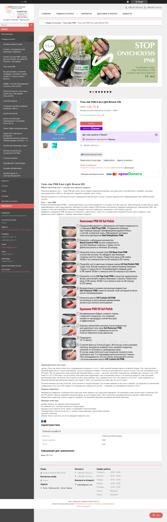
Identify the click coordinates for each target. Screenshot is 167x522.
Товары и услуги (8, 39)
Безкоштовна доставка (93, 154)
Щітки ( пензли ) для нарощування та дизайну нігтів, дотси (14, 120)
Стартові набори (10, 158)
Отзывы (5, 196)
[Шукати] (31, 25)
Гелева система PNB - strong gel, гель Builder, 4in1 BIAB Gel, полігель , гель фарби (15, 59)
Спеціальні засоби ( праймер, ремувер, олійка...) (15, 107)
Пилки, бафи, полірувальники (15, 128)
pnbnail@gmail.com (9, 247)
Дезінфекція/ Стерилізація (14, 163)
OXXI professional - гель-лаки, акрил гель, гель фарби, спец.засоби (15, 93)
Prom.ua (96, 501)
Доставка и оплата (9, 201)
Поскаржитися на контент (84, 504)
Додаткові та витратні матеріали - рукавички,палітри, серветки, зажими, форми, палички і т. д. (15, 137)
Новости (5, 181)
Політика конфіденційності (105, 504)
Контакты (86, 14)
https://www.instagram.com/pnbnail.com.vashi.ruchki (17, 271)
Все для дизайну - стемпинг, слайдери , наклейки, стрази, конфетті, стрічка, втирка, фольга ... (15, 75)
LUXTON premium (10, 101)
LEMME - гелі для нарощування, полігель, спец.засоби (16, 85)
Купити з (86, 128)
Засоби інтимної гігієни (12, 44)
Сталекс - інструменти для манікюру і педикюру (14, 50)
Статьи (5, 186)
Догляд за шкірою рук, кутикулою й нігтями (12, 151)
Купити (91, 123)
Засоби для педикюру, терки (15, 145)
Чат (158, 515)
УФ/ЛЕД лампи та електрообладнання (11, 174)
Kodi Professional (10, 113)
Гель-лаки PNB (9, 66)
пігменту (96, 368)
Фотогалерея (7, 34)
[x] (45, 422)
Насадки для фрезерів (12, 168)
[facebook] (42, 422)
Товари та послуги (53, 23)
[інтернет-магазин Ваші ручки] (17, 12)
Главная (46, 14)
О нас (4, 191)
